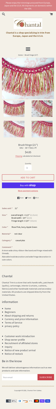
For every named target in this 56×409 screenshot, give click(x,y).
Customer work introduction (20, 336)
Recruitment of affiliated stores (21, 343)
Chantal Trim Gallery (34, 390)
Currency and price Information (21, 319)
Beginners (10, 312)
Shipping (18, 156)
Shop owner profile (15, 339)
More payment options (28, 190)
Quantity (28, 163)
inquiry (8, 346)
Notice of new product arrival (20, 350)
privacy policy (12, 326)
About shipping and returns (19, 315)
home (8, 308)
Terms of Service (13, 322)
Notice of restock (14, 353)
